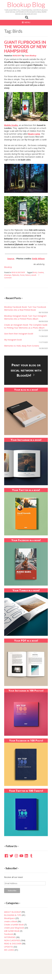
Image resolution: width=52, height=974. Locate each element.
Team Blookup (30, 55)
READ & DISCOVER (18, 272)
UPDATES (8, 946)
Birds (35, 272)
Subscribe (12, 890)
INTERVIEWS (10, 937)
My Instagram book (13, 339)
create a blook (10, 921)
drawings (7, 275)
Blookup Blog (26, 4)
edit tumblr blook (11, 931)
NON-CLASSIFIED (12, 940)
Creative (41, 272)
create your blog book (14, 927)
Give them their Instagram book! (18, 333)
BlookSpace (9, 918)
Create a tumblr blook (14, 924)
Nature (28, 275)
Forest (22, 275)
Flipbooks (15, 275)
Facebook (8, 934)
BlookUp (8, 267)
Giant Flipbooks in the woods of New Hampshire (25, 46)
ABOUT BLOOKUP (12, 912)
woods (33, 275)
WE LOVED (9, 950)
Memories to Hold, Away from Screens (21, 345)
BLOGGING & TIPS (12, 915)
